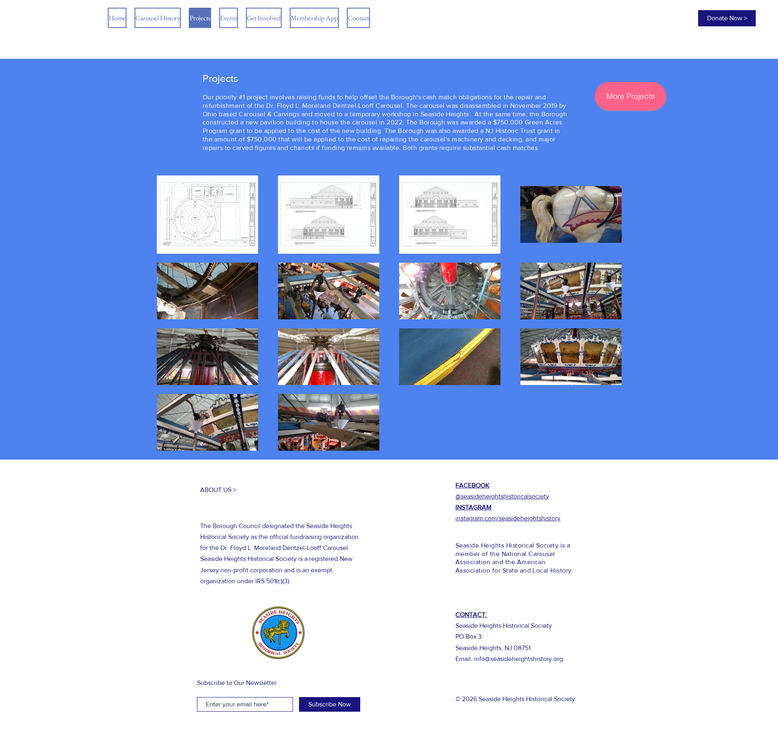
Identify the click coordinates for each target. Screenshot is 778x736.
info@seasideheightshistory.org (518, 658)
